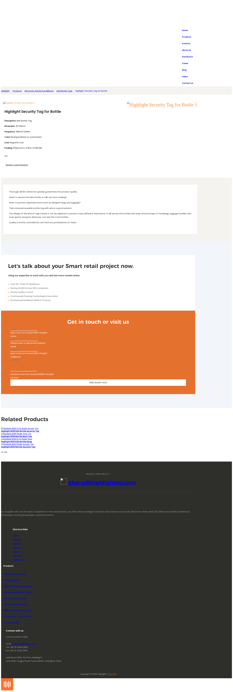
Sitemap (112, 674)
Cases (16, 551)
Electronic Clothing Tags (15, 604)
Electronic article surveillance (17, 586)
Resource (17, 555)
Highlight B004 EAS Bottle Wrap (16, 441)
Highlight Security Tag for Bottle (91, 90)
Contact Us (18, 559)
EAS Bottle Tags (64, 90)
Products (17, 90)
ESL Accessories (11, 622)
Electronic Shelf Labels (14, 573)
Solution (17, 543)
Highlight (5, 90)
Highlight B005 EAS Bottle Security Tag (20, 431)
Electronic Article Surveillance (39, 90)
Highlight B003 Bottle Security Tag (18, 447)
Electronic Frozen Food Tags (17, 610)
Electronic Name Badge (15, 598)
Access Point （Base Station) (18, 616)
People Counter (11, 580)
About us (17, 547)
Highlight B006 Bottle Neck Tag (16, 436)
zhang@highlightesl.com (102, 482)
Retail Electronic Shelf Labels (17, 592)
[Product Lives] (7, 689)
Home (16, 535)
